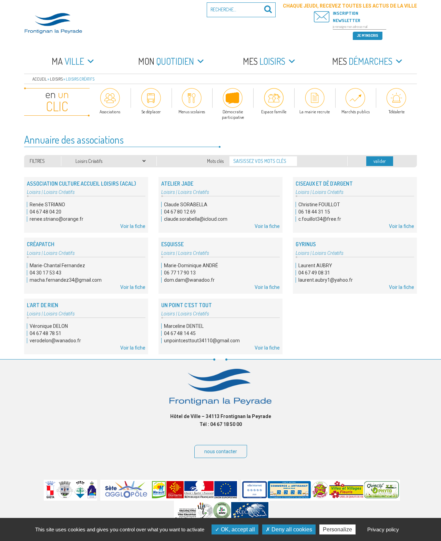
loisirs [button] (264, 61)
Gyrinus (306, 244)
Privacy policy (383, 529)
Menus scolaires (191, 111)
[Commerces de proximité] (289, 496)
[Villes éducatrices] (194, 517)
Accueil (39, 79)
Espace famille (273, 111)
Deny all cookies (291, 529)
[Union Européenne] (225, 496)
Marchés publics (355, 111)
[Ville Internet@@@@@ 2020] (254, 496)
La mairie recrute (314, 111)
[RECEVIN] (249, 517)
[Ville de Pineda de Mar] (80, 496)
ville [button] (68, 61)
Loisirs (56, 79)
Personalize (337, 529)
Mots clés (215, 161)
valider (379, 161)
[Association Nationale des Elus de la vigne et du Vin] (221, 517)
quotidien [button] (166, 61)
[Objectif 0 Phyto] (381, 496)
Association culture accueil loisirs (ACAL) (81, 183)
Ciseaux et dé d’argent (324, 183)
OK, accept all (237, 529)
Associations (110, 111)
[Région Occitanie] (175, 496)
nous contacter (220, 451)
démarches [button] (362, 61)
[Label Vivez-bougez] (320, 496)
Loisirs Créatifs (59, 192)
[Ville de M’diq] (92, 496)
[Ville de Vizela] (65, 496)
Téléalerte (396, 111)
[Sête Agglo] (126, 496)
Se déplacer (151, 111)
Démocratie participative (233, 114)
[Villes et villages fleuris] (346, 496)
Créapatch (40, 244)
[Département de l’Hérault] (159, 496)
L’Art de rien (42, 305)
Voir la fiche (132, 226)
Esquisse (172, 244)
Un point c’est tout (186, 305)
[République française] (199, 496)
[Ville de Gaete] (50, 496)
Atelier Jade (177, 183)
